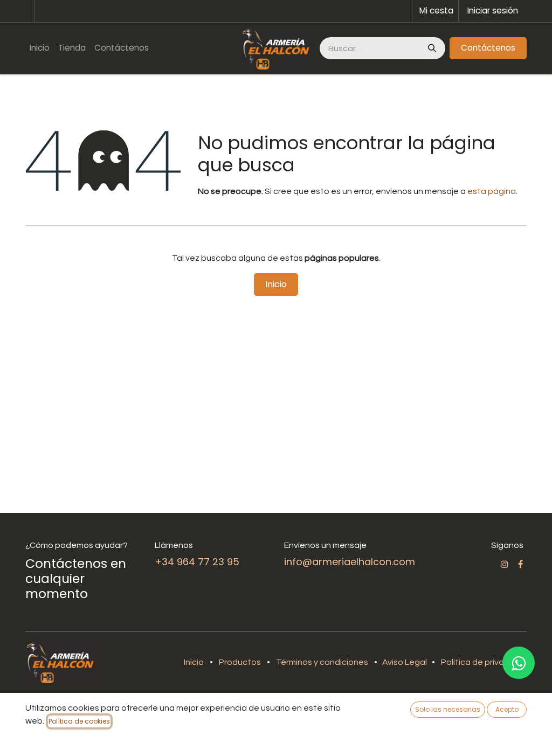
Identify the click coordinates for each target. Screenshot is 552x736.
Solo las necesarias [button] (447, 709)
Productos (240, 662)
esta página (491, 191)
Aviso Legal (405, 662)
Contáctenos (488, 47)
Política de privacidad (484, 662)
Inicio (276, 284)
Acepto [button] (507, 709)
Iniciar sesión (492, 10)
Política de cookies (79, 721)
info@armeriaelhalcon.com (349, 561)
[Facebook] (520, 564)
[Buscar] (431, 48)
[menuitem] (39, 48)
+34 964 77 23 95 (197, 561)
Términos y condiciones (322, 662)
